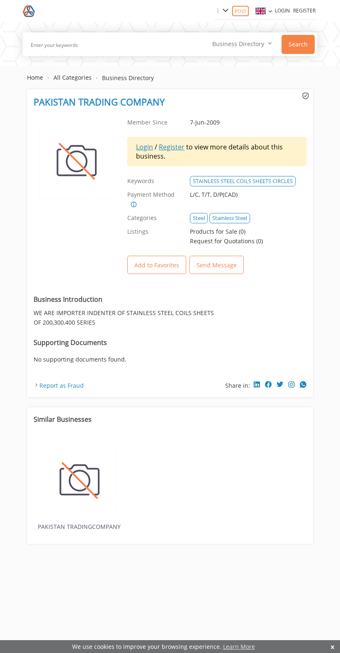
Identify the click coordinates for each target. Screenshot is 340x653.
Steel (199, 218)
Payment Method (151, 194)
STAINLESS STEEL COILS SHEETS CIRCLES (243, 181)
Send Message (217, 265)
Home (35, 77)
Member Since (147, 122)
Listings (137, 231)
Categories (142, 218)
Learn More (239, 647)
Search (298, 44)
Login (282, 10)
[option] (79, 486)
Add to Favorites (156, 265)
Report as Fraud (61, 385)
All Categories (72, 77)
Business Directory (128, 78)
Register (304, 10)
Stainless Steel (229, 218)
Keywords (140, 181)
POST (240, 11)
